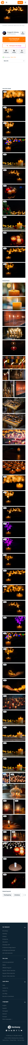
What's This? (13, 57)
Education (5, 1007)
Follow (22, 33)
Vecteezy (4, 999)
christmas (17, 960)
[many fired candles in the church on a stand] (13, 433)
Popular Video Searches (8, 1041)
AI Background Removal (8, 1015)
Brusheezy (5, 996)
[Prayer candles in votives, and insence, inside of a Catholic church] (13, 930)
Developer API (6, 1010)
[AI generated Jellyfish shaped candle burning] (13, 829)
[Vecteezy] (2, 2)
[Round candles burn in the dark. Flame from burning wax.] (13, 347)
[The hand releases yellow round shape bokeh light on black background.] (13, 714)
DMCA (4, 1030)
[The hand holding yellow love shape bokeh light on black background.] (13, 698)
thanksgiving (7, 960)
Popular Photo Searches (8, 1038)
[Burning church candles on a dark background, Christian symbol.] (10, 385)
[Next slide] (21, 960)
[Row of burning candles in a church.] (13, 317)
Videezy (4, 1001)
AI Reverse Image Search (9, 1012)
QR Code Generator (7, 1018)
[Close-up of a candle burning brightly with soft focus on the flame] (13, 288)
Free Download (14, 39)
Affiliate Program (6, 1033)
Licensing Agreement (8, 1027)
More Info (6, 60)
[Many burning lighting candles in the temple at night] (13, 361)
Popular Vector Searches (8, 1036)
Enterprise (5, 1004)
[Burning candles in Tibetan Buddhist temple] (13, 496)
